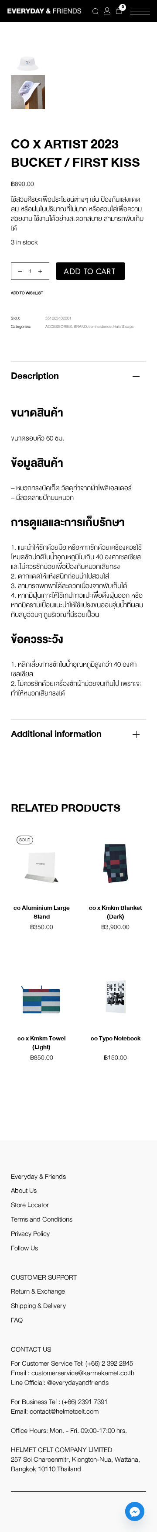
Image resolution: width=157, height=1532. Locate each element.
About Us (24, 1190)
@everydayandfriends (78, 1383)
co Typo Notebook (115, 1038)
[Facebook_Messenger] (134, 1511)
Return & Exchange (38, 1291)
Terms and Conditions (41, 1219)
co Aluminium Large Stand (42, 912)
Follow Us (24, 1248)
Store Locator (30, 1205)
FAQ (17, 1320)
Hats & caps (123, 326)
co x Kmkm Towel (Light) (41, 1043)
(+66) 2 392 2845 (109, 1363)
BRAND (80, 326)
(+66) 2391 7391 (85, 1402)
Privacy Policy (30, 1234)
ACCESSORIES (58, 326)
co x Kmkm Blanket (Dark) (115, 912)
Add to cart (90, 271)
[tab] (78, 376)
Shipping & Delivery (38, 1306)
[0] (119, 11)
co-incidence (100, 326)
